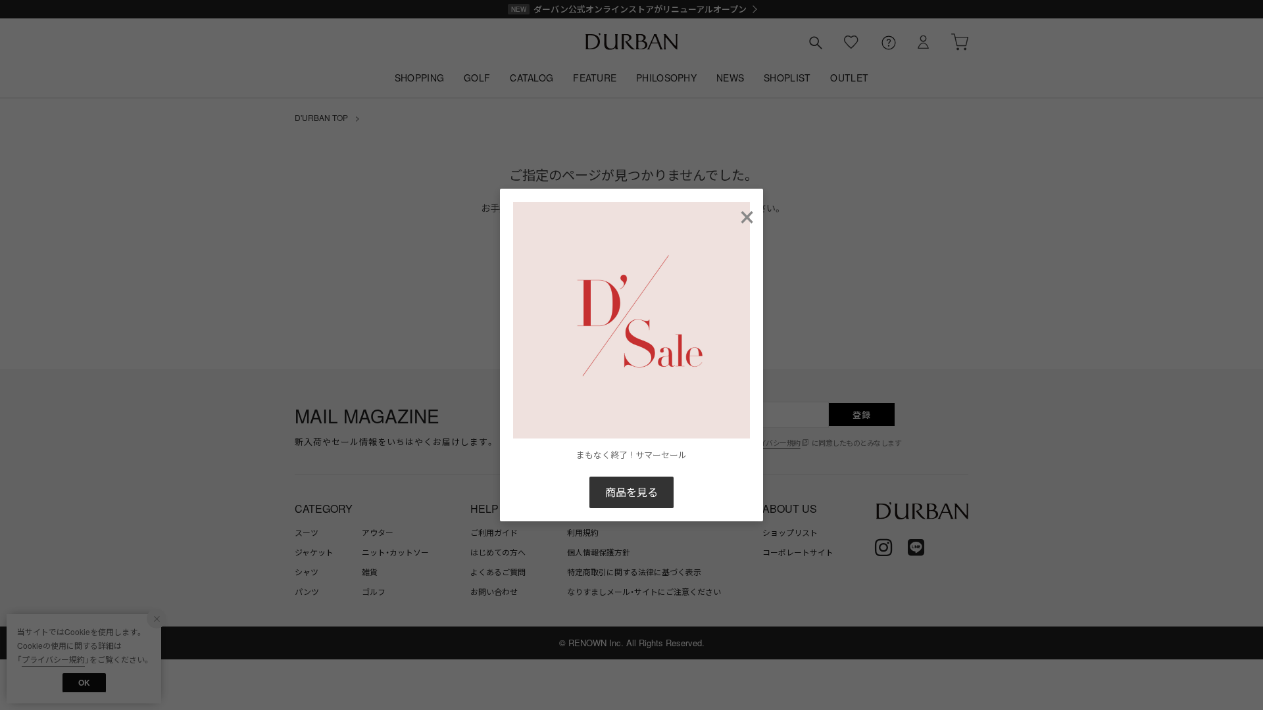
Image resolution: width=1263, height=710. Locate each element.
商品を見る (631, 492)
